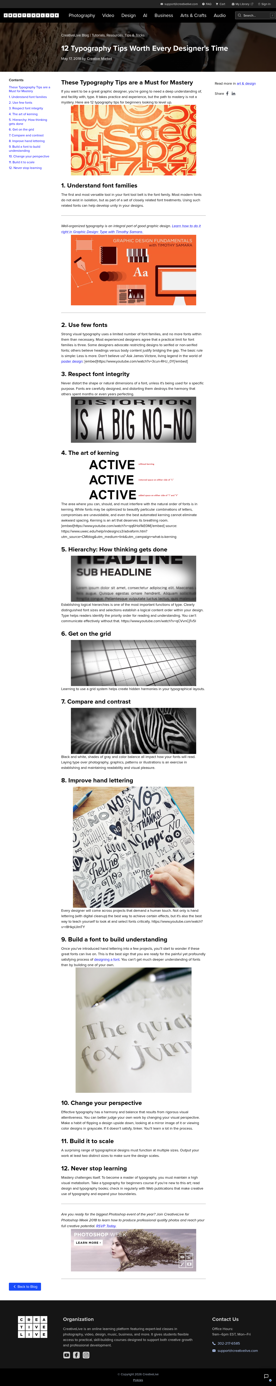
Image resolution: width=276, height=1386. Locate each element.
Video (108, 15)
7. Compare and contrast (26, 135)
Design (128, 15)
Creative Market (99, 58)
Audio (220, 15)
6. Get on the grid (21, 129)
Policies (138, 1380)
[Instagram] (86, 1355)
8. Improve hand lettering (27, 140)
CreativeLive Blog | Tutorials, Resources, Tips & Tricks (102, 35)
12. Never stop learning (25, 167)
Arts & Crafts (193, 15)
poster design (72, 361)
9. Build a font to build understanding (24, 148)
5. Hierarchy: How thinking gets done (28, 121)
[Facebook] (76, 1355)
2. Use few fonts (20, 102)
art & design (246, 83)
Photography (82, 15)
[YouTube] (66, 1355)
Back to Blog (27, 1286)
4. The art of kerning (23, 114)
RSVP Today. (106, 1226)
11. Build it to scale (22, 162)
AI (145, 15)
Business (164, 15)
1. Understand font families (28, 96)
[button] (266, 1376)
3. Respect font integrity (26, 108)
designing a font (106, 959)
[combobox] (255, 15)
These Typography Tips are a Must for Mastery (29, 89)
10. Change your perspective (29, 156)
